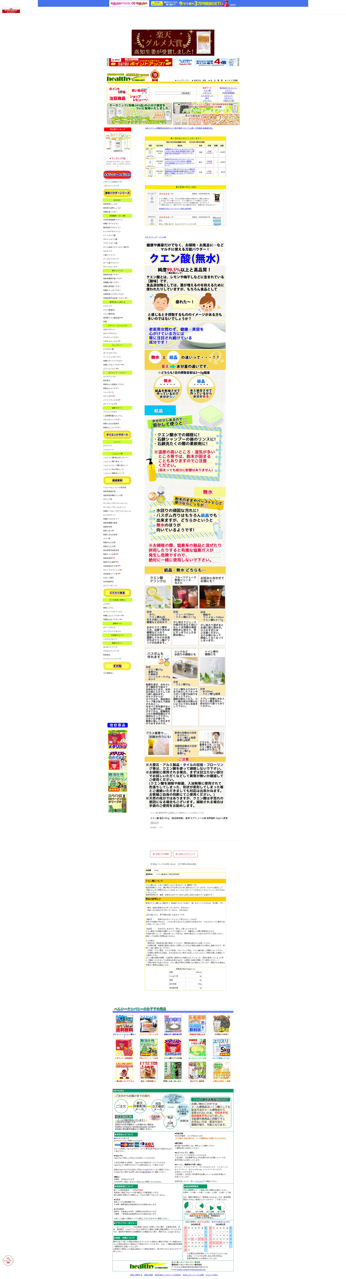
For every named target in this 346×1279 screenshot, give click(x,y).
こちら (200, 1181)
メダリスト (207, 93)
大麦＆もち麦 (228, 101)
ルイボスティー (207, 96)
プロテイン (228, 98)
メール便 (162, 237)
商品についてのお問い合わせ (164, 864)
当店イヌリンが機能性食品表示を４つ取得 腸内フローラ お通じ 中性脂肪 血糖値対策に (179, 128)
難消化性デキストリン (228, 88)
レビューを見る (212, 1275)
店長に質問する (136, 1275)
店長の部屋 (148, 1275)
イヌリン (228, 90)
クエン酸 (207, 90)
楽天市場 (146, 1172)
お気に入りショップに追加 (193, 1275)
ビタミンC (228, 96)
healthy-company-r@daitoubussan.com (191, 1269)
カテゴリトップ (151, 237)
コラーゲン (207, 101)
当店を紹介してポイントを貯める (168, 1275)
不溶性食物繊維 (228, 93)
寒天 (207, 98)
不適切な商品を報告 (188, 864)
